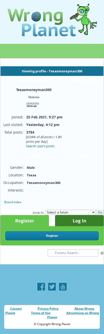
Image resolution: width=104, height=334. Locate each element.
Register (24, 221)
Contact (16, 308)
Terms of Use (40, 313)
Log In (79, 221)
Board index (12, 202)
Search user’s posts (40, 146)
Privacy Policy (48, 308)
